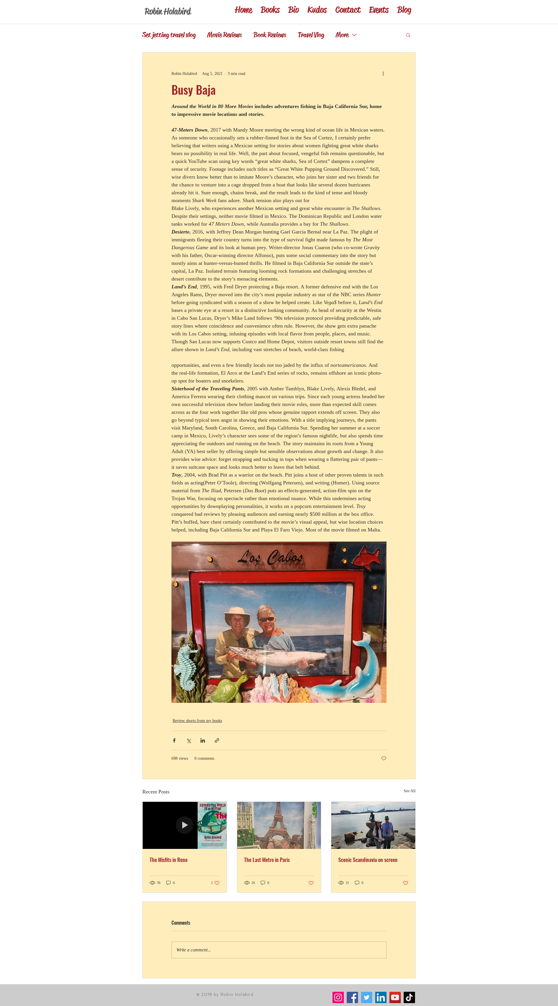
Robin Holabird (168, 11)
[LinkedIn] (381, 997)
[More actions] (383, 73)
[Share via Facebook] (174, 740)
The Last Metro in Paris (267, 859)
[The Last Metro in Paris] (279, 825)
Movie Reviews (224, 34)
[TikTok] (409, 997)
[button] (408, 35)
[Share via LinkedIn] (202, 740)
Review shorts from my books (197, 720)
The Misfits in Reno (168, 859)
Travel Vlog (311, 34)
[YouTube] (395, 997)
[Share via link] (217, 740)
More (342, 34)
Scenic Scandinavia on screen (368, 859)
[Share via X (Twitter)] (188, 740)
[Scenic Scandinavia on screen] (373, 825)
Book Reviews (269, 34)
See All (410, 791)
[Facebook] (352, 997)
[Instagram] (338, 997)
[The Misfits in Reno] (185, 825)
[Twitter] (366, 997)
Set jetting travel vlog (169, 34)
